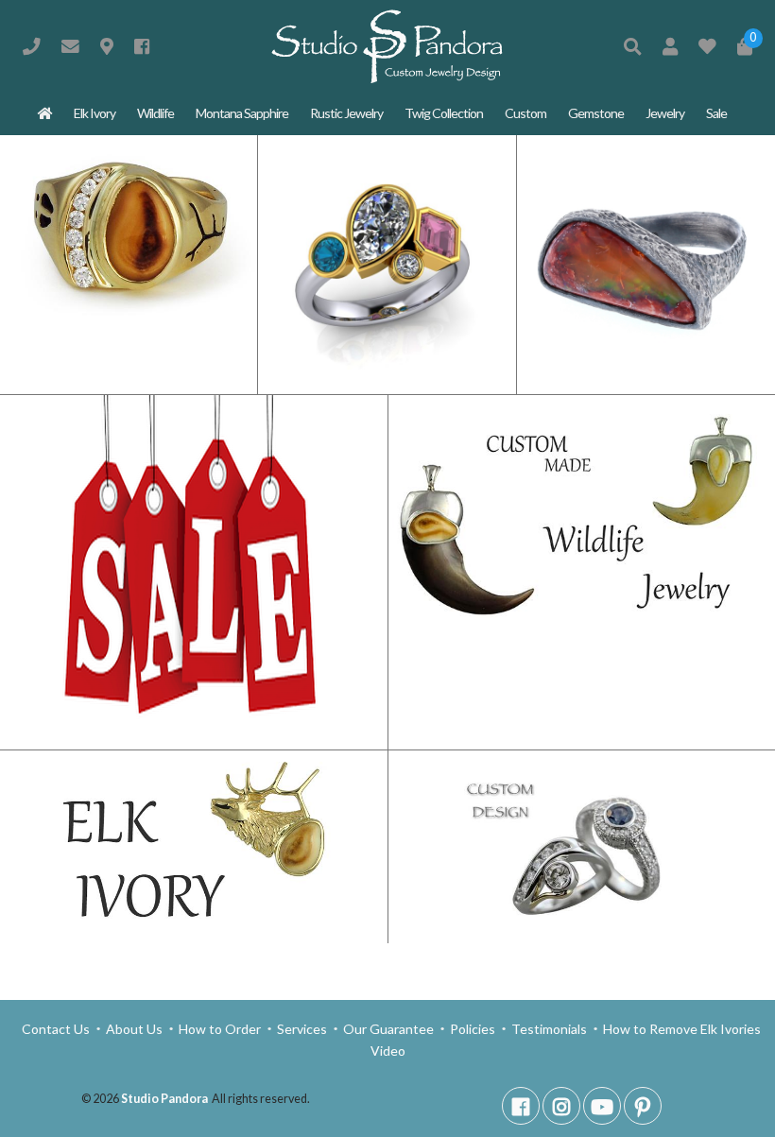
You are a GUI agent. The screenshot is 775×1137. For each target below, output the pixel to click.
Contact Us (57, 1029)
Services (302, 1029)
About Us (134, 1029)
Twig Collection (444, 113)
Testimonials (549, 1029)
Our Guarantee (388, 1029)
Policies (472, 1029)
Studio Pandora (164, 1099)
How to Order (220, 1029)
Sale (716, 113)
